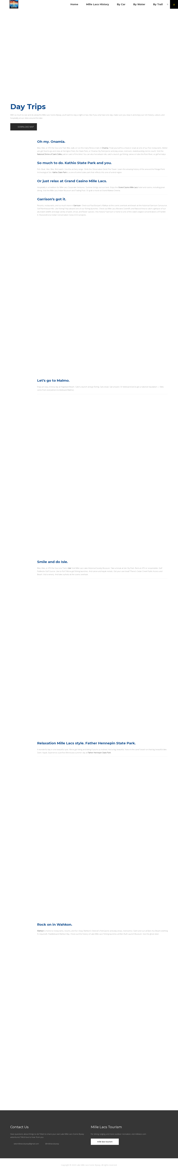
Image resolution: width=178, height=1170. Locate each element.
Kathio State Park (60, 172)
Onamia (105, 148)
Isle (69, 568)
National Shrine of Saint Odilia (49, 154)
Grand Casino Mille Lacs (128, 187)
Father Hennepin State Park (99, 752)
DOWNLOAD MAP (26, 126)
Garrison (77, 205)
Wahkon (40, 931)
